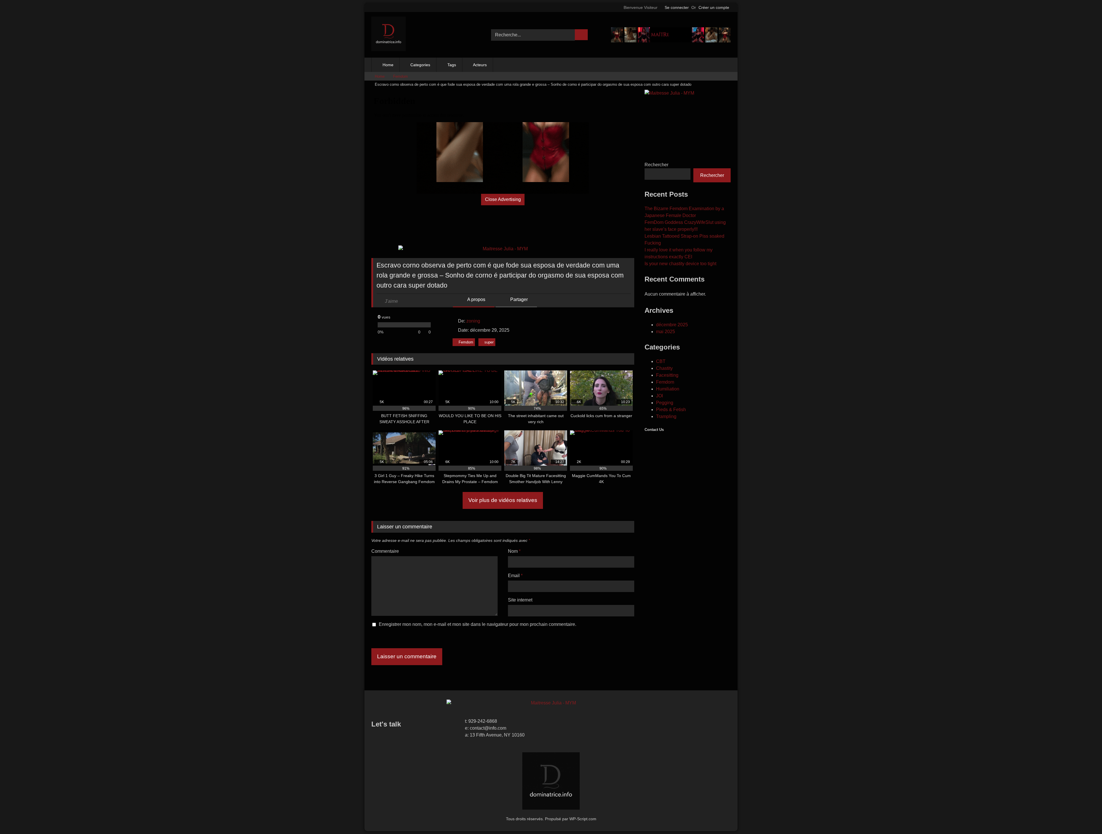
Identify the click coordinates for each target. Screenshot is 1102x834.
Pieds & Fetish (671, 409)
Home (388, 64)
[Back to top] (1085, 817)
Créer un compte (714, 7)
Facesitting (667, 375)
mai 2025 (665, 331)
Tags (451, 64)
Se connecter (677, 7)
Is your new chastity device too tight (680, 263)
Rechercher (656, 164)
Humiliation (667, 388)
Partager (518, 299)
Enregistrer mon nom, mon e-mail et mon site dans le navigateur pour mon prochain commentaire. (477, 624)
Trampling (666, 416)
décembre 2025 (672, 324)
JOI (659, 395)
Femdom (400, 76)
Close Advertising (503, 199)
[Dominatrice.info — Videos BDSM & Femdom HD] (388, 35)
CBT (661, 361)
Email (515, 575)
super (489, 342)
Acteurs (480, 64)
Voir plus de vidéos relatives (502, 500)
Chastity (664, 368)
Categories (420, 64)
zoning (473, 321)
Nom (514, 551)
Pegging (664, 402)
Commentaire (385, 551)
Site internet (520, 599)
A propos (475, 299)
